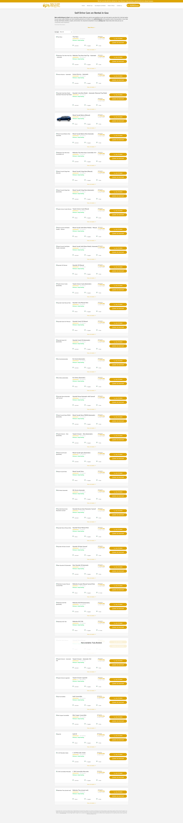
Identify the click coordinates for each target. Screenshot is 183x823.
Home (83, 5)
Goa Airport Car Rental (100, 5)
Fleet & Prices (111, 5)
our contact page (63, 812)
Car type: (57, 32)
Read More (91, 27)
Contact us (119, 5)
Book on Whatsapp (119, 42)
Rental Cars (90, 5)
